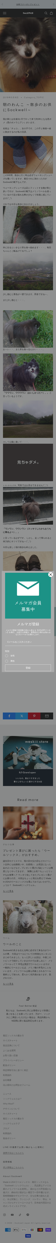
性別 (7, 651)
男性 (12, 661)
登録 (28, 667)
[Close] (50, 574)
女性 (12, 655)
